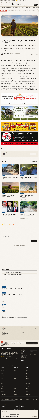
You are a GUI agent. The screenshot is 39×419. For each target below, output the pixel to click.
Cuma (15, 368)
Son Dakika (28, 368)
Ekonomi (23, 7)
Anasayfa (3, 7)
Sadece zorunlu (6, 416)
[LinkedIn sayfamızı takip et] (9, 2)
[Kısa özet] (36, 54)
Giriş (12, 2)
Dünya (27, 7)
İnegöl (2, 368)
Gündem (16, 7)
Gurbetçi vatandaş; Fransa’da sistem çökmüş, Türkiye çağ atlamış (28, 329)
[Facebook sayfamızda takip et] (3, 2)
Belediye (27, 372)
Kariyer (15, 388)
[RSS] (14, 358)
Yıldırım (2, 373)
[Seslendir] (34, 54)
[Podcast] (16, 358)
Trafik (2, 389)
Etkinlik (20, 343)
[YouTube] (8, 358)
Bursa (13, 7)
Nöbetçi (2, 386)
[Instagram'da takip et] (4, 2)
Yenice (15, 370)
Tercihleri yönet (34, 416)
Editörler (15, 394)
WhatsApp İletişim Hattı (32, 343)
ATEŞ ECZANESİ (5, 333)
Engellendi (16, 409)
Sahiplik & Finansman (29, 386)
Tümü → (15, 379)
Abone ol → (17, 406)
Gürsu (2, 378)
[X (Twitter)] (4, 358)
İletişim (15, 389)
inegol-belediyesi (7, 399)
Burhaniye (15, 378)
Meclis (27, 373)
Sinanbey (15, 376)
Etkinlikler (28, 378)
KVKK (27, 389)
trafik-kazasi (16, 399)
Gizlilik (27, 393)
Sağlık (34, 7)
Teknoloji (30, 7)
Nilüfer (2, 370)
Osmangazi (3, 372)
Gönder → (34, 240)
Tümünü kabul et (14, 416)
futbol (13, 401)
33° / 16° (22, 333)
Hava (2, 388)
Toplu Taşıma (3, 394)
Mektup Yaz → (23, 360)
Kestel (2, 379)
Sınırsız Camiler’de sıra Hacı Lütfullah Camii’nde (17, 10)
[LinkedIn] (12, 358)
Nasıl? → (35, 409)
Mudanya (2, 375)
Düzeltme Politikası (29, 385)
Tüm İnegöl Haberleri (5, 148)
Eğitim (27, 379)
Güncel (36, 399)
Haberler (3, 401)
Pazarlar (2, 393)
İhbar (18, 343)
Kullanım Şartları (29, 394)
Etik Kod (27, 388)
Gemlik (2, 376)
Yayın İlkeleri (28, 383)
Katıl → (35, 406)
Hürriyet (15, 373)
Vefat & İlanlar (3, 383)
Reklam (15, 386)
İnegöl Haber (20, 399)
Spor (20, 7)
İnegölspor (10, 401)
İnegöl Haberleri (8, 7)
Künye (15, 385)
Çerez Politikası (13, 414)
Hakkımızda (16, 383)
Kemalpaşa (15, 372)
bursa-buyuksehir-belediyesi (30, 399)
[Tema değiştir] (25, 5)
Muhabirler (15, 393)
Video (15, 343)
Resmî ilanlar (3, 385)
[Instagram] (6, 358)
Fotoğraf (12, 343)
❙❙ (37, 10)
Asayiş (27, 370)
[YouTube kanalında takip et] (6, 2)
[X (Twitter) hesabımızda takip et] (1, 2)
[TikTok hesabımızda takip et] (8, 2)
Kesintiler (2, 391)
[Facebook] (2, 358)
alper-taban (11, 399)
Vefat (23, 343)
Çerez (27, 391)
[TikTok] (10, 358)
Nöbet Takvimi (23, 362)
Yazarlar (15, 391)
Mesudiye (15, 375)
